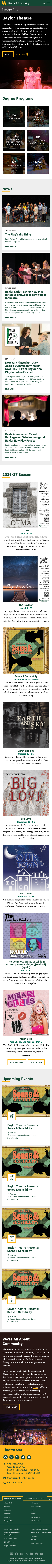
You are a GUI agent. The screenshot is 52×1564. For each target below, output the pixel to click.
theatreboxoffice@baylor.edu (20, 1477)
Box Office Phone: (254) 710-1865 (23, 1469)
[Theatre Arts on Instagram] (17, 1457)
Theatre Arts (10, 9)
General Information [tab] (12, 1498)
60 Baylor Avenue (15, 1463)
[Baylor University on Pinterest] (36, 1555)
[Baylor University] (15, 3)
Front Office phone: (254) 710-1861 (23, 1472)
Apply (8, 54)
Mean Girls (26, 1038)
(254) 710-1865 (14, 1482)
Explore (20, 54)
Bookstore (7, 1513)
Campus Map (8, 1521)
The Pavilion (26, 605)
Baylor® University (24, 1558)
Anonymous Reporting (11, 1529)
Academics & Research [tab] (35, 1498)
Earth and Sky (26, 750)
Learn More (11, 1407)
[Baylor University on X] (26, 1555)
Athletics (7, 1506)
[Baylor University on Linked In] (31, 1555)
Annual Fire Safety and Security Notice (12, 1533)
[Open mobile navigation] (49, 3)
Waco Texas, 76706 (16, 1466)
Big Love (26, 818)
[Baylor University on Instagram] (21, 1555)
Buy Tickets (36, 1062)
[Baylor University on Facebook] (16, 1555)
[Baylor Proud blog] (11, 1555)
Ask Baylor (7, 1510)
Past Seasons (16, 1062)
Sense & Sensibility (26, 676)
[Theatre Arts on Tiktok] (23, 1457)
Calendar (7, 1517)
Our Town (26, 893)
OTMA (26, 530)
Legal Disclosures (10, 1545)
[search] (43, 3)
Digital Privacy (9, 1542)
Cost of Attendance (10, 1538)
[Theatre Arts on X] (11, 1457)
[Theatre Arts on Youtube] (29, 1457)
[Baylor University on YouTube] (41, 1555)
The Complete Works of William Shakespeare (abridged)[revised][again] (26, 964)
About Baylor (8, 1503)
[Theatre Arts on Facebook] (5, 1457)
